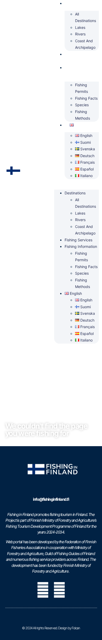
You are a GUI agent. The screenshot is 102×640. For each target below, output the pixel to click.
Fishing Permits (81, 88)
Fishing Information (75, 71)
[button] (76, 182)
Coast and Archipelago (85, 44)
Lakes (80, 27)
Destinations (75, 193)
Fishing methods (82, 115)
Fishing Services (74, 57)
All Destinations (85, 17)
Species (82, 105)
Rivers (80, 34)
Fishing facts (86, 98)
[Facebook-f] (42, 589)
